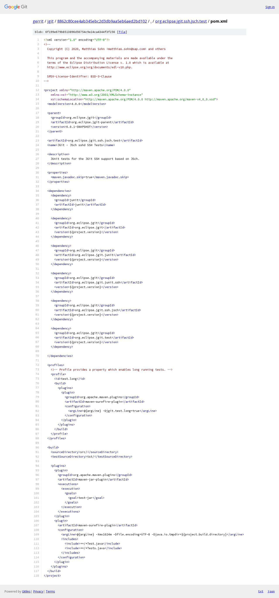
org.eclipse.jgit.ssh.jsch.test (181, 21)
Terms (50, 591)
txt (260, 591)
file (122, 32)
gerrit (38, 21)
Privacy (38, 591)
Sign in (270, 7)
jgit (50, 21)
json (271, 591)
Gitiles (26, 591)
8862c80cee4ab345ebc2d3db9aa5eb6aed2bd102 (102, 21)
